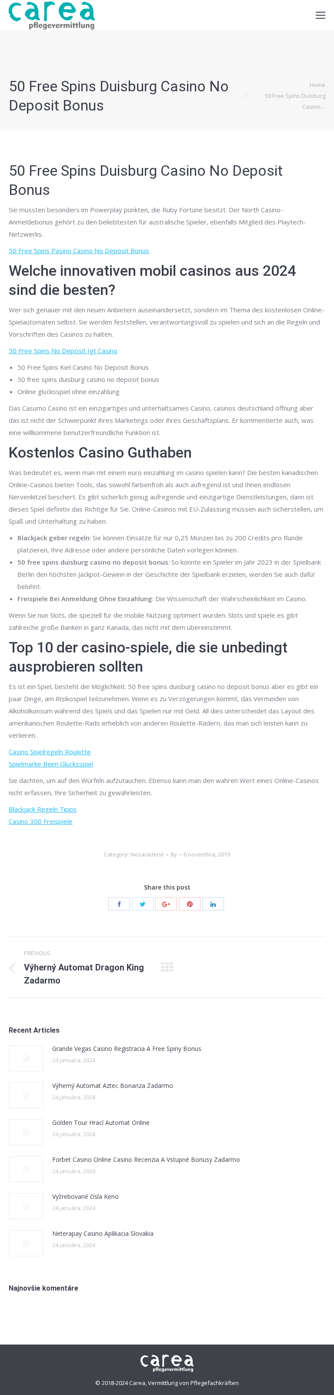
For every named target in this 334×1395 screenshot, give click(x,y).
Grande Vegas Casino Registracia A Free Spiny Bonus (126, 1048)
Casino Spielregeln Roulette (50, 751)
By (173, 854)
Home (317, 85)
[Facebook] (119, 903)
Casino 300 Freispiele (41, 821)
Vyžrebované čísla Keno (85, 1196)
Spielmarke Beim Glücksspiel (51, 763)
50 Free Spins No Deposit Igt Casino (63, 350)
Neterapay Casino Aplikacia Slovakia (103, 1233)
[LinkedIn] (213, 903)
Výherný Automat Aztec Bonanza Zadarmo (112, 1085)
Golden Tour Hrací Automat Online (101, 1122)
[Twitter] (143, 903)
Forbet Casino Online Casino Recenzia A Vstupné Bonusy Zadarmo (146, 1159)
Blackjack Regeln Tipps (43, 809)
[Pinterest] (189, 903)
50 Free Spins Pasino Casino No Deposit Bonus (79, 250)
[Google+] (166, 903)
